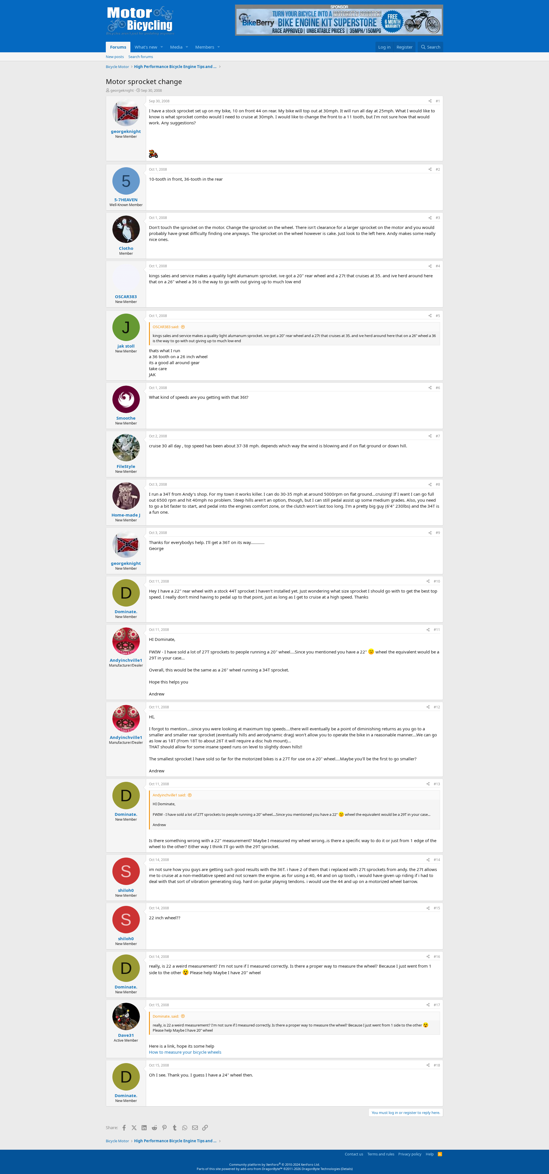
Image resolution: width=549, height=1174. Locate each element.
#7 (438, 436)
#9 (438, 532)
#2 (438, 169)
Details (347, 1169)
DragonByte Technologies (321, 1169)
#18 (437, 1065)
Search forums (140, 56)
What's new (146, 47)
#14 (437, 859)
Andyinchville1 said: (169, 795)
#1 (438, 101)
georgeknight (122, 90)
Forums (118, 47)
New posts (115, 56)
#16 (437, 956)
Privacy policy (409, 1154)
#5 (438, 315)
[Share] (430, 101)
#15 (437, 908)
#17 (437, 1004)
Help (430, 1154)
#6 (438, 387)
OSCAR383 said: (166, 326)
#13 (437, 784)
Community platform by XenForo (274, 1164)
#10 (437, 581)
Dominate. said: (166, 1016)
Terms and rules (380, 1154)
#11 (437, 629)
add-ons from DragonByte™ (261, 1169)
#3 (438, 217)
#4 (438, 266)
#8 (438, 484)
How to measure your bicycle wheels (185, 1052)
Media (176, 47)
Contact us (354, 1154)
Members (204, 47)
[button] (162, 47)
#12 (437, 707)
